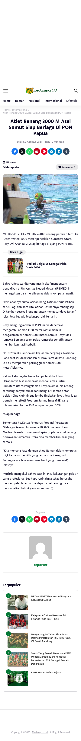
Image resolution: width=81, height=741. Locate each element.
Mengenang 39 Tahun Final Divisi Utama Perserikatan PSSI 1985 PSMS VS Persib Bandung (51, 637)
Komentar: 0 (68, 167)
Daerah (19, 100)
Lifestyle (71, 100)
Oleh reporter (11, 167)
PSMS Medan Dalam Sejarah (46, 672)
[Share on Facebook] (14, 151)
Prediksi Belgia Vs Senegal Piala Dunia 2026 (46, 265)
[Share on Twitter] (22, 151)
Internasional (53, 100)
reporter (40, 565)
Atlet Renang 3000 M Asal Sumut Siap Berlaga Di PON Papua (40, 127)
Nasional (34, 100)
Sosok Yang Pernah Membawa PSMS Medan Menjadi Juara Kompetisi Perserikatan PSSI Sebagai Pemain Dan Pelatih (51, 658)
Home (7, 100)
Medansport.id (40, 732)
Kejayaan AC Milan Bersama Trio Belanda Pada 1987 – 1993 (49, 617)
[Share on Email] (37, 151)
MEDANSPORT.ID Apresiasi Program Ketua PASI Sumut (51, 598)
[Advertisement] (40, 42)
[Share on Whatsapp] (29, 151)
